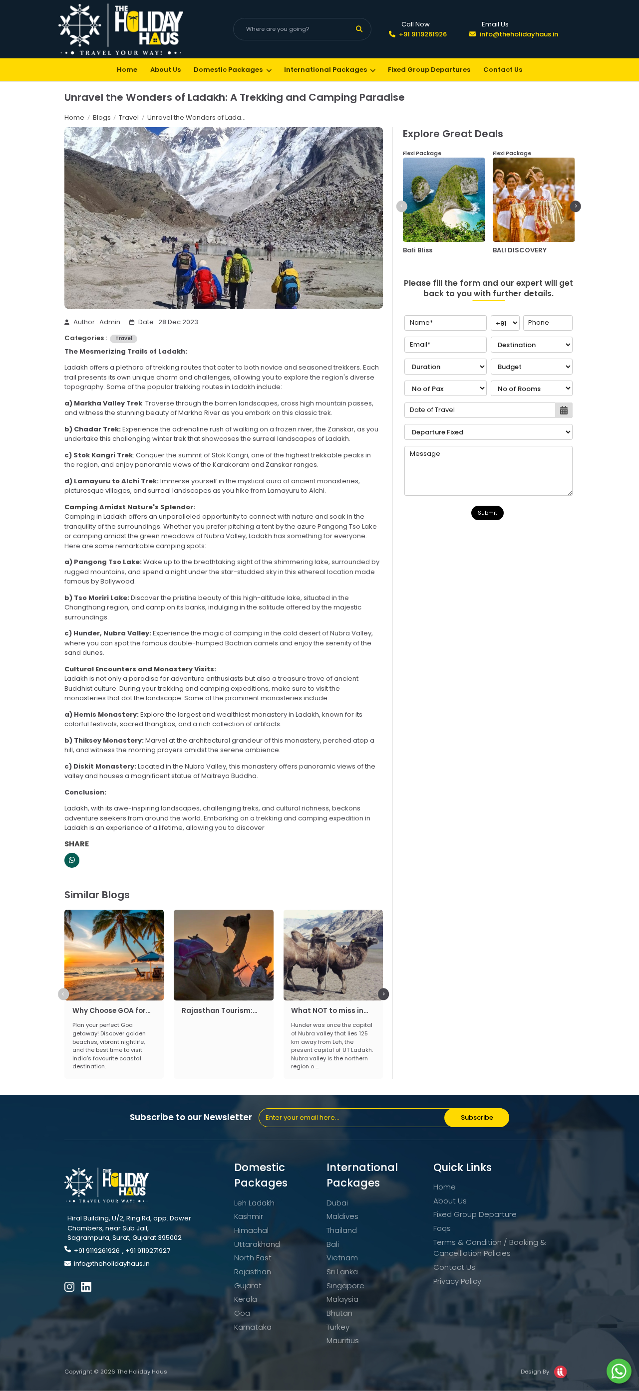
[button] (63, 994)
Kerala (245, 1299)
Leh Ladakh (254, 1202)
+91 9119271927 (147, 1250)
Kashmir (248, 1216)
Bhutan (339, 1313)
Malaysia (342, 1299)
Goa (242, 1313)
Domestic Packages (228, 69)
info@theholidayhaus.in (519, 34)
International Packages (325, 69)
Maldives (342, 1216)
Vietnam (342, 1257)
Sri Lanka (342, 1271)
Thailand (341, 1230)
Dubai (337, 1202)
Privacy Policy (457, 1281)
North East (253, 1257)
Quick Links (462, 1167)
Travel (129, 117)
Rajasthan (252, 1271)
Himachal (251, 1230)
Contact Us (502, 69)
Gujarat (248, 1285)
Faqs (442, 1228)
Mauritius (342, 1340)
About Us (165, 69)
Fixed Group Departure (475, 1214)
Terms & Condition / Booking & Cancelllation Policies (489, 1248)
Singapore (345, 1285)
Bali (332, 1244)
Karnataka (253, 1327)
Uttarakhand (257, 1244)
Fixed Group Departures (429, 69)
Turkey (337, 1327)
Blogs (102, 117)
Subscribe (477, 1117)
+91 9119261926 (423, 34)
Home (127, 69)
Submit (487, 513)
